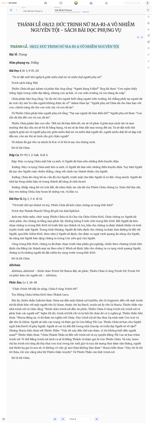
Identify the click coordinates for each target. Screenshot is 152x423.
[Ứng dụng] (76, 3)
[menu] (3, 211)
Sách (23, 7)
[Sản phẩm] (91, 3)
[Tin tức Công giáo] (60, 3)
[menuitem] (3, 211)
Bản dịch (57, 7)
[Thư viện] (16, 10)
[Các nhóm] (106, 3)
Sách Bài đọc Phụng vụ (32, 11)
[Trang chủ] (45, 3)
